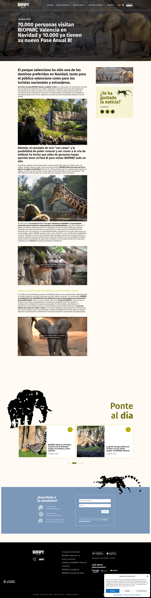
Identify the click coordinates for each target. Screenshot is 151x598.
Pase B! (32, 241)
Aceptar (112, 591)
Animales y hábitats (96, 5)
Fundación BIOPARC (65, 300)
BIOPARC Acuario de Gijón (73, 573)
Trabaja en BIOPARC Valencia (74, 562)
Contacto (66, 566)
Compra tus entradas (71, 552)
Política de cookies (118, 594)
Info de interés (78, 5)
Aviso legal (138, 594)
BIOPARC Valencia (69, 555)
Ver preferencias (141, 591)
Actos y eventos (69, 559)
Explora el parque (62, 5)
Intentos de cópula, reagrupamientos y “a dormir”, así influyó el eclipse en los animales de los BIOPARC (118, 447)
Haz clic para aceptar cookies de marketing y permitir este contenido (52, 265)
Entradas (50, 5)
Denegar (127, 591)
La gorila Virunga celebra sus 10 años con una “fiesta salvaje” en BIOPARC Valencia (59, 449)
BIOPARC (111, 5)
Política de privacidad (129, 594)
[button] (147, 576)
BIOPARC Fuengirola (70, 569)
